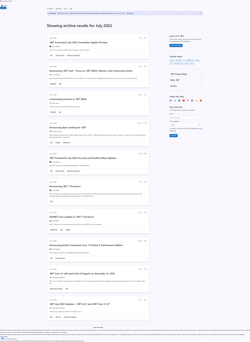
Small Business (80, 334)
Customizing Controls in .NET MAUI (68, 99)
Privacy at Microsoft (211, 334)
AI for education (62, 332)
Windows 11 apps (97, 330)
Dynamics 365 (23, 334)
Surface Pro (3, 330)
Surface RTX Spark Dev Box (37, 330)
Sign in (3, 8)
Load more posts (98, 327)
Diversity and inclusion (230, 334)
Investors (220, 334)
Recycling (72, 341)
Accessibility (241, 334)
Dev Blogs (50, 9)
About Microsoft (191, 334)
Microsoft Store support (130, 330)
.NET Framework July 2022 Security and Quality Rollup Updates (82, 157)
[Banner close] (200, 13)
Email (172, 114)
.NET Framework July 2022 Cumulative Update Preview (78, 42)
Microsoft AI (3, 334)
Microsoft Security (13, 334)
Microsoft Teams (57, 334)
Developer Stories (178, 63)
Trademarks (57, 341)
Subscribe (173, 135)
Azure (191, 63)
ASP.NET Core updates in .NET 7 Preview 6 (71, 216)
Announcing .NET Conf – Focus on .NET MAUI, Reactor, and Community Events (90, 70)
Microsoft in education (196, 330)
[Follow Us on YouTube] (183, 100)
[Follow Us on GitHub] (192, 100)
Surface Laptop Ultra (22, 330)
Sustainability (4, 337)
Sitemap (17, 341)
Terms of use (50, 341)
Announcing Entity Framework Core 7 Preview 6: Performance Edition (86, 245)
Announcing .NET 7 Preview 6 (64, 186)
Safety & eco (65, 341)
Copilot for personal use (67, 330)
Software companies (167, 334)
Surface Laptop (11, 330)
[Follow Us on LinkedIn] (179, 100)
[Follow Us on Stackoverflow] (196, 100)
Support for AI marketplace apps (120, 334)
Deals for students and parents (47, 332)
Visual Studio (177, 334)
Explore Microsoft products (83, 330)
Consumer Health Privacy (7, 341)
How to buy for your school (8, 332)
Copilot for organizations (52, 330)
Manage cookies (41, 341)
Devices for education (210, 330)
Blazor (197, 60)
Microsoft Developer (94, 334)
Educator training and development (27, 332)
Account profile (107, 330)
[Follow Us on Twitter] (175, 100)
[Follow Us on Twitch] (188, 100)
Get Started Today (176, 45)
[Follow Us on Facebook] (171, 100)
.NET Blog (58, 9)
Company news (200, 334)
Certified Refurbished (157, 330)
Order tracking (146, 330)
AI (184, 60)
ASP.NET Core (190, 60)
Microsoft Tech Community (138, 334)
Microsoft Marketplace (153, 334)
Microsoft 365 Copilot (68, 334)
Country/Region (175, 121)
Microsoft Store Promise (171, 330)
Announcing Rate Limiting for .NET (67, 127)
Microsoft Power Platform (44, 334)
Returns (139, 330)
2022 (65, 9)
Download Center (117, 330)
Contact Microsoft (26, 341)
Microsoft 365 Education (242, 330)
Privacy (34, 341)
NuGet (186, 63)
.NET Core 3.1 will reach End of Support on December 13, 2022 (82, 273)
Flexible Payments (184, 330)
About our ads (79, 341)
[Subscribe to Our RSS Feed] (201, 100)
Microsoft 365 (32, 334)
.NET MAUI (178, 60)
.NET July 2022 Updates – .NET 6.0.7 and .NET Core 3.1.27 (79, 303)
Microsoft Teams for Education (226, 330)
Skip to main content (6, 1)
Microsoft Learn (105, 334)
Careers (183, 334)
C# (171, 63)
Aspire (171, 60)
